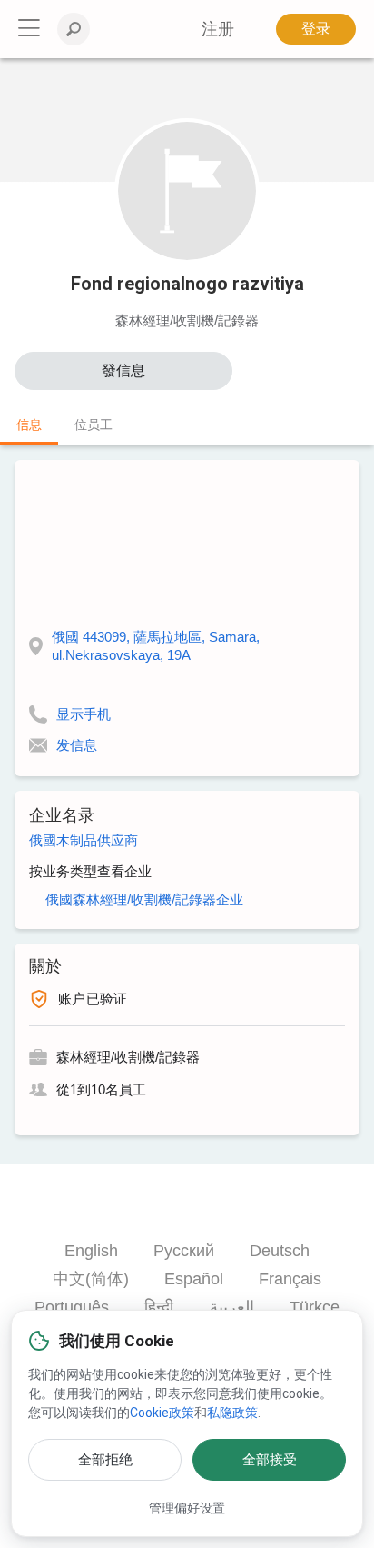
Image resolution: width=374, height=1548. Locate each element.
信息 (29, 424)
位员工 (93, 424)
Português (71, 1307)
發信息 (123, 370)
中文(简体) (91, 1279)
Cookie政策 (162, 1412)
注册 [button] (218, 29)
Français (290, 1279)
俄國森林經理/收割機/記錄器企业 (144, 899)
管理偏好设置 (187, 1508)
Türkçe (315, 1307)
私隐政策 (232, 1412)
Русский (183, 1251)
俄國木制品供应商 (83, 840)
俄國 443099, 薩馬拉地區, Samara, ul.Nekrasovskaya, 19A (156, 646)
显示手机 (83, 714)
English (91, 1251)
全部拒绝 (105, 1460)
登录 (315, 28)
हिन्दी (158, 1307)
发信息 (76, 745)
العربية (232, 1307)
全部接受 (269, 1460)
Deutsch (280, 1251)
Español (193, 1279)
